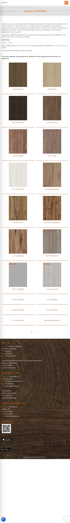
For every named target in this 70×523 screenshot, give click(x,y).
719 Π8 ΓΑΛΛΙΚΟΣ (52, 289)
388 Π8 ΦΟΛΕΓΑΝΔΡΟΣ (52, 320)
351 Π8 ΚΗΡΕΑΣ (52, 300)
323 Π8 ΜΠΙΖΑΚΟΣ (52, 256)
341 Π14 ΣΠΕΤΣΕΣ (18, 189)
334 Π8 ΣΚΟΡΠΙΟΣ (18, 123)
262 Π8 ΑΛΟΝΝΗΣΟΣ (52, 189)
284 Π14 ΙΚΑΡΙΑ (52, 123)
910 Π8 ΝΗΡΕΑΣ (52, 310)
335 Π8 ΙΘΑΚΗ (52, 89)
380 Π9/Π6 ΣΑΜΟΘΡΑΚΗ (52, 223)
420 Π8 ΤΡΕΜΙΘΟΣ (18, 300)
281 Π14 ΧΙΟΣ (52, 156)
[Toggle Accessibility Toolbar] (3, 519)
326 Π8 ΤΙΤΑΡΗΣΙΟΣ (17, 310)
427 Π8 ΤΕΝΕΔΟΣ (18, 256)
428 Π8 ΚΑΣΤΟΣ (18, 89)
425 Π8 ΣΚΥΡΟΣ (18, 223)
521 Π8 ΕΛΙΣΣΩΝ (18, 320)
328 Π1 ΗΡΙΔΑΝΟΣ (18, 289)
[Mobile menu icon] (66, 3)
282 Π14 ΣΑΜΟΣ (18, 156)
